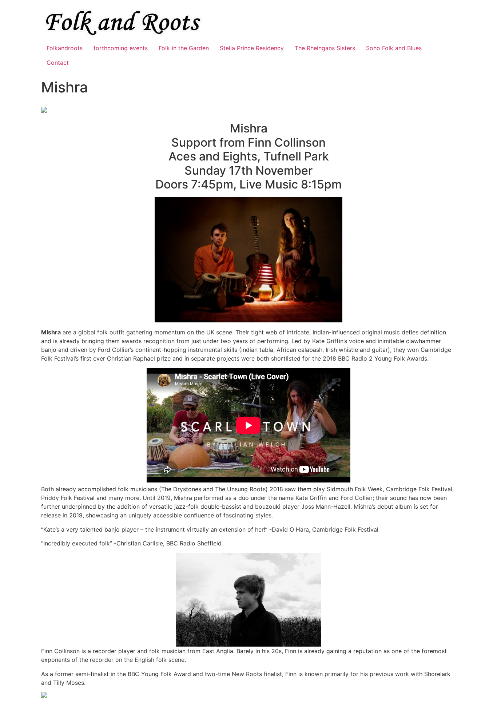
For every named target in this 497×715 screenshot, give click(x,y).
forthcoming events (121, 48)
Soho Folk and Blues (394, 48)
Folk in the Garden (184, 48)
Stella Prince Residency (252, 48)
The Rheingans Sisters (325, 48)
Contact (58, 62)
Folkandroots (65, 48)
